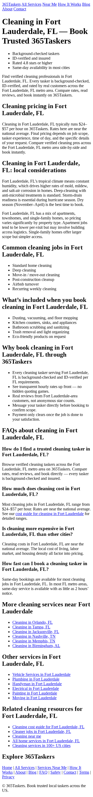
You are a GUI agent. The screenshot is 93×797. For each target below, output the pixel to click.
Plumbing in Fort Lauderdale (35, 679)
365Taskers (11, 4)
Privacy (8, 777)
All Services (31, 4)
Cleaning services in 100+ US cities (41, 745)
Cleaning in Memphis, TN (33, 641)
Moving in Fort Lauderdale (34, 698)
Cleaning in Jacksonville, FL (35, 631)
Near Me (49, 4)
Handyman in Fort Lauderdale (37, 684)
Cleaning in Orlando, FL (32, 622)
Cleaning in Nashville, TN (34, 636)
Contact (19, 9)
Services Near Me (52, 767)
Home (7, 767)
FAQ (43, 772)
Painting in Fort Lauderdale (34, 693)
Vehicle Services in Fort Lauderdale (41, 674)
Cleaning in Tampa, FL (31, 627)
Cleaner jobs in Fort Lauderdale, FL (41, 731)
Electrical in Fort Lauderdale (35, 688)
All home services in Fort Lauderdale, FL (46, 741)
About (7, 9)
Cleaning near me (26, 736)
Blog (86, 4)
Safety (55, 772)
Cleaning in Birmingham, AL (36, 645)
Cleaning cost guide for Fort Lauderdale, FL (48, 727)
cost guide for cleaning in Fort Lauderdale (50, 513)
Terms (84, 772)
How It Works (69, 4)
